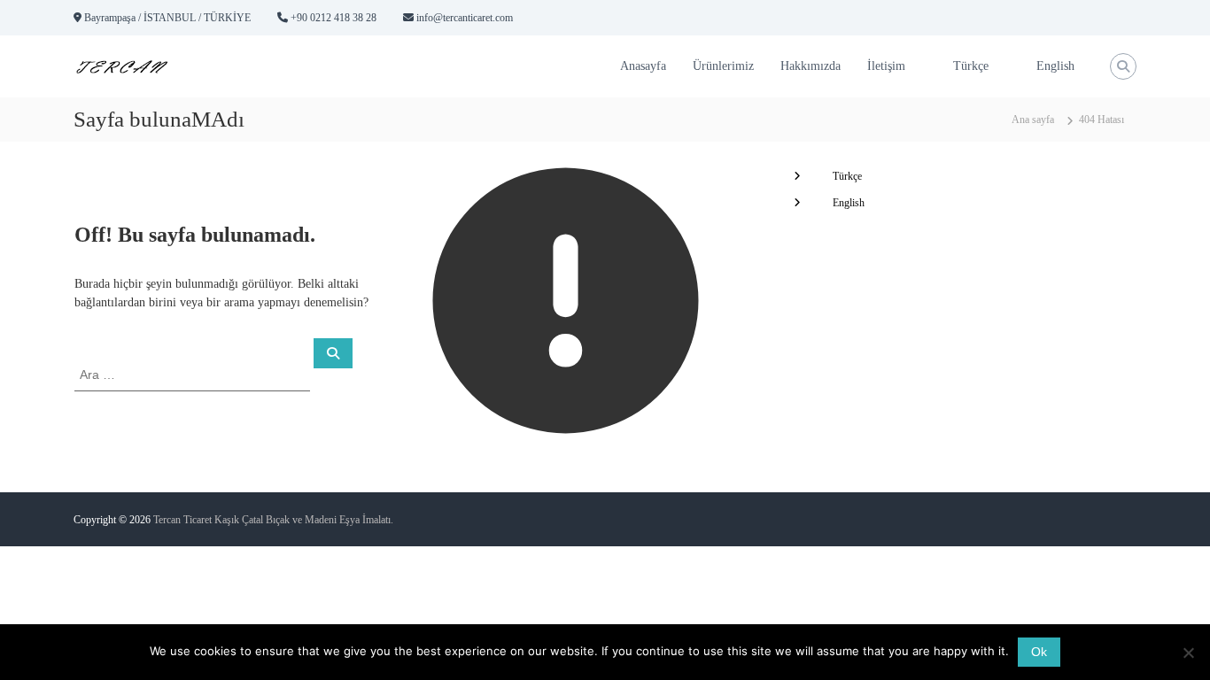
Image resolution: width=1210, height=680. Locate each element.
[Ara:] (194, 374)
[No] (1188, 652)
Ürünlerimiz (723, 66)
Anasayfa (643, 66)
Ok (1039, 652)
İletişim (886, 66)
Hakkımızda (810, 66)
